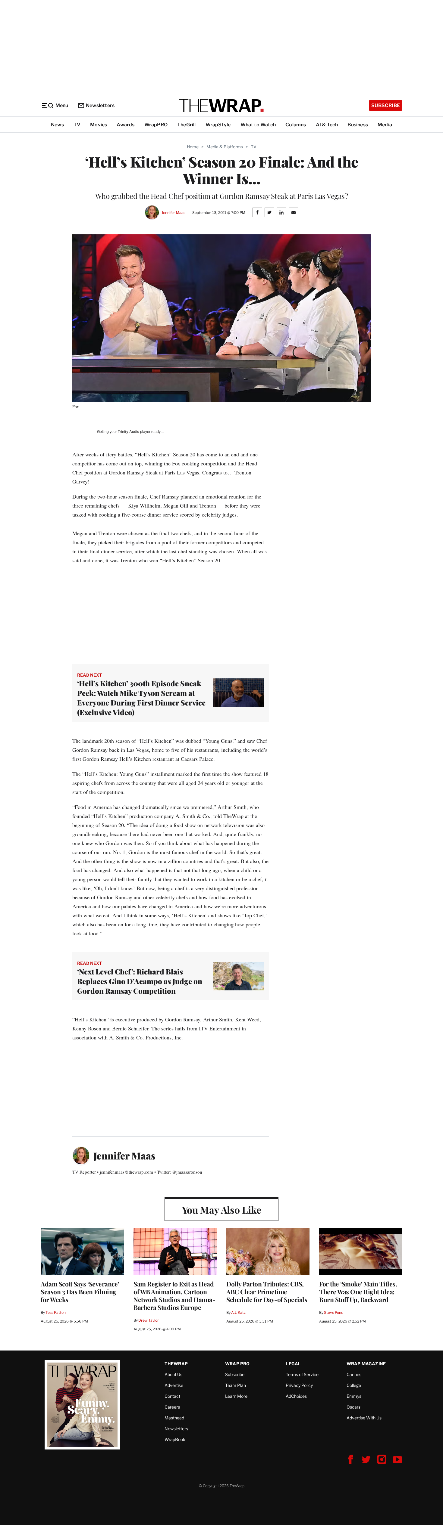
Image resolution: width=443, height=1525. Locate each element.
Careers (172, 1406)
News (57, 125)
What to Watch (258, 125)
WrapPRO (156, 125)
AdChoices (296, 1396)
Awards (125, 125)
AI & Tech (327, 125)
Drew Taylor (148, 1320)
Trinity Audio (128, 432)
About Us (173, 1374)
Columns (295, 125)
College (354, 1385)
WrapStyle (218, 125)
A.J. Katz (238, 1312)
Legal (293, 1363)
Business (357, 125)
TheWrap (176, 1363)
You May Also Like (221, 1209)
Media (385, 125)
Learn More (236, 1396)
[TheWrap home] (221, 105)
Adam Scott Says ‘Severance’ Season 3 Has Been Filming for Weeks (80, 1291)
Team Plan (235, 1385)
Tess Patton (56, 1312)
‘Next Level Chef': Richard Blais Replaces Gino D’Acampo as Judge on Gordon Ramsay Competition (139, 981)
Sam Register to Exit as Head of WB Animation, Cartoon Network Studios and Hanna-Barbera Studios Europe (174, 1295)
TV (77, 125)
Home (193, 146)
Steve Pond (333, 1312)
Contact (172, 1396)
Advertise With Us (364, 1417)
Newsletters (100, 105)
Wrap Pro (237, 1363)
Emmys (354, 1396)
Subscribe (385, 105)
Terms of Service (302, 1374)
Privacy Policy (299, 1385)
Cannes (354, 1374)
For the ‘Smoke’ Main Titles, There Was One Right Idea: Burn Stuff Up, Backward (358, 1291)
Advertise (174, 1385)
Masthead (174, 1417)
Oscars (353, 1406)
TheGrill (186, 125)
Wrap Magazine (366, 1363)
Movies (98, 125)
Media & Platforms (224, 146)
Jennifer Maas (173, 212)
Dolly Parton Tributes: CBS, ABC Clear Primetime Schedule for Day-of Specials (266, 1291)
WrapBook (175, 1439)
